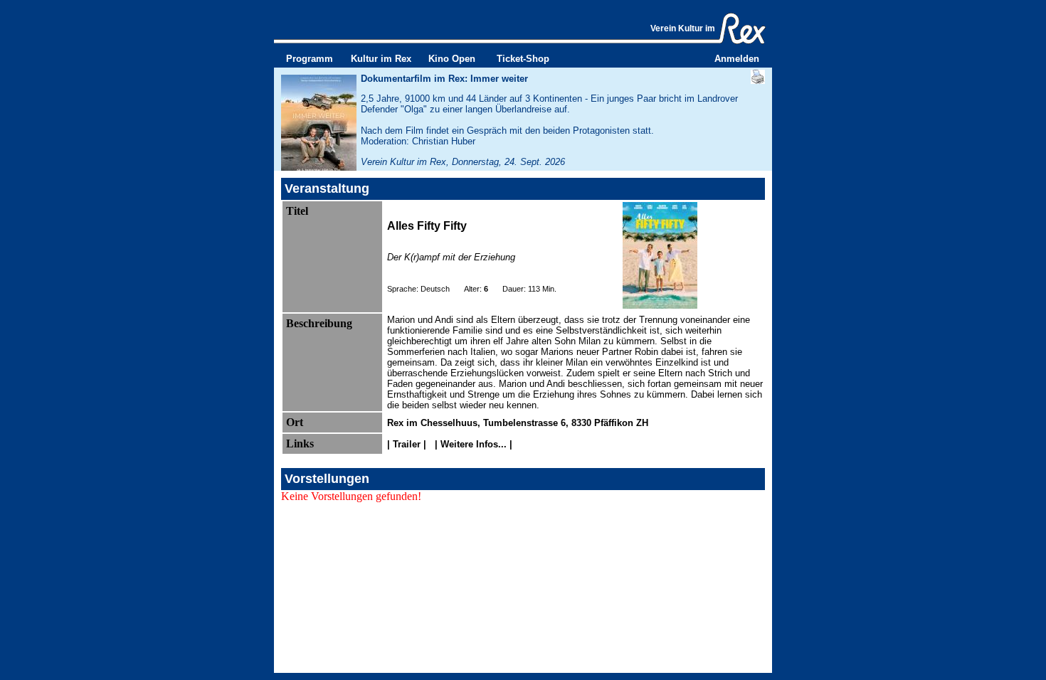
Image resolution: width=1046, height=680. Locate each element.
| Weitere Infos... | (472, 444)
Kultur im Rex (381, 58)
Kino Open (451, 58)
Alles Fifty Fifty (427, 226)
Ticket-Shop (523, 58)
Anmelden (736, 58)
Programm (309, 58)
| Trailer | (408, 444)
